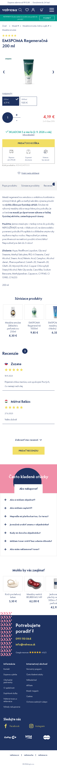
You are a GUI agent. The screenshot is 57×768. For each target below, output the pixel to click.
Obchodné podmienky (7, 681)
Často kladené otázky (34, 674)
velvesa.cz (14, 755)
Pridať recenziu (28, 450)
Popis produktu (9, 185)
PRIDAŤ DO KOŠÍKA (28, 143)
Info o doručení (29, 134)
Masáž (14, 26)
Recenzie (48, 185)
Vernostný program (34, 669)
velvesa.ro (42, 755)
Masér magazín (32, 691)
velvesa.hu (28, 755)
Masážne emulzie (9, 30)
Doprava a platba (10, 674)
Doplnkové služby (10, 693)
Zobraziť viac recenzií (26, 439)
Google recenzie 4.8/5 (31, 652)
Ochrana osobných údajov (36, 701)
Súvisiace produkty (30, 185)
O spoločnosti (9, 688)
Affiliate (29, 685)
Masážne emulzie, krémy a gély (35, 26)
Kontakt (6, 669)
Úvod (4, 26)
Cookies (29, 696)
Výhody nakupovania (11, 707)
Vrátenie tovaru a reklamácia (10, 700)
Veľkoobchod (31, 680)
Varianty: (7, 94)
